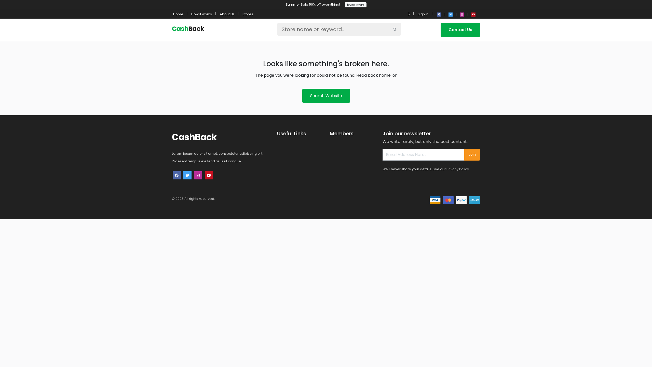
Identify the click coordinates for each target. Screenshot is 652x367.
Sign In (423, 14)
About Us (227, 14)
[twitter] (451, 14)
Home (178, 14)
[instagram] (462, 14)
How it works (201, 14)
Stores (247, 14)
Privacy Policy (457, 169)
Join (472, 154)
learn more (355, 5)
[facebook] (439, 14)
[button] (409, 14)
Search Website (326, 96)
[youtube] (473, 14)
